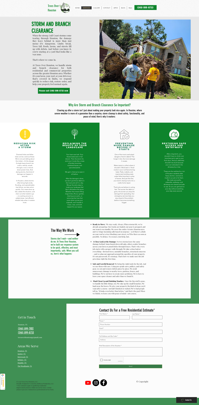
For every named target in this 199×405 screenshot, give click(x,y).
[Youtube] (88, 382)
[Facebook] (103, 382)
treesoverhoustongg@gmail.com (30, 337)
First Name (103, 314)
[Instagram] (95, 382)
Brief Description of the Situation (110, 345)
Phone (101, 321)
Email (101, 328)
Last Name (135, 314)
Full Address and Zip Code (108, 336)
